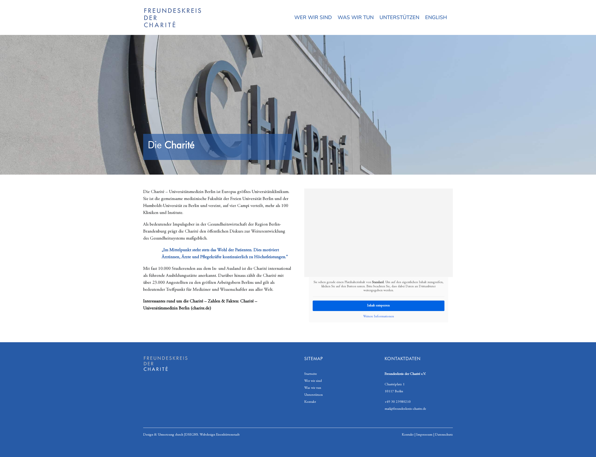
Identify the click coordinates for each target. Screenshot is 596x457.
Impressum (424, 435)
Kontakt (310, 402)
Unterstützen (313, 395)
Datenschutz (444, 435)
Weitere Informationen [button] (378, 316)
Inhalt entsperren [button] (378, 305)
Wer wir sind (313, 381)
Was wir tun (312, 388)
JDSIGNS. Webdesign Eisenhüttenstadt (212, 435)
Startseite (310, 374)
